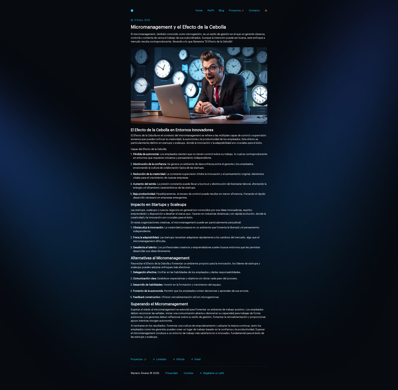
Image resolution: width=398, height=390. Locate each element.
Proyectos (235, 10)
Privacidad (171, 373)
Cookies (188, 373)
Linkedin (161, 359)
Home (199, 10)
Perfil (211, 10)
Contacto (254, 10)
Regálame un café (213, 373)
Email (197, 359)
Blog (221, 10)
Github (180, 359)
